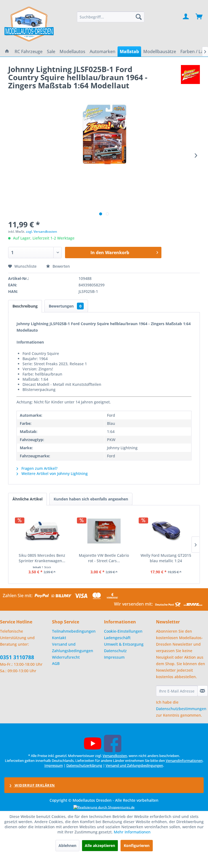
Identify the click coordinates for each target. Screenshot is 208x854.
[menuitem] (111, 16)
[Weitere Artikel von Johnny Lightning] (190, 74)
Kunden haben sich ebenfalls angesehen (91, 499)
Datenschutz (115, 650)
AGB (56, 663)
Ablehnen (67, 845)
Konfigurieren (137, 845)
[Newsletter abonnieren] (202, 690)
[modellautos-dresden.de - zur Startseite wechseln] (29, 24)
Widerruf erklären (34, 785)
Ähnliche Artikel (27, 499)
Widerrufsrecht (66, 657)
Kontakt (59, 637)
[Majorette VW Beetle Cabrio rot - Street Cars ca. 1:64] (104, 531)
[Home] (7, 51)
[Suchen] (138, 16)
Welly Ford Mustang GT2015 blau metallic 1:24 (166, 558)
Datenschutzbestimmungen (181, 708)
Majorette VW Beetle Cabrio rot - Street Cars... (104, 558)
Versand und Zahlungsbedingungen (72, 647)
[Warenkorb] (199, 16)
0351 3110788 (17, 657)
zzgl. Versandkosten (41, 231)
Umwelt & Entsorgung (124, 644)
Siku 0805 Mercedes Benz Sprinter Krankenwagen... (42, 558)
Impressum (114, 657)
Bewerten (60, 266)
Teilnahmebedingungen (74, 631)
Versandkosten (115, 755)
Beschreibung (25, 306)
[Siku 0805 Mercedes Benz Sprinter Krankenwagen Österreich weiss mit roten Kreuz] (42, 531)
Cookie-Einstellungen (123, 631)
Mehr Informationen (132, 831)
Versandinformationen (184, 760)
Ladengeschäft (117, 637)
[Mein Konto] (186, 16)
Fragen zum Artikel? (38, 468)
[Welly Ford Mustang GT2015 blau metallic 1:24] (166, 531)
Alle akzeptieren (100, 845)
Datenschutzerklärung (84, 765)
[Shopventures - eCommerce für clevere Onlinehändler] (104, 807)
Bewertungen (65, 306)
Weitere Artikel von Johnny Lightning (54, 473)
